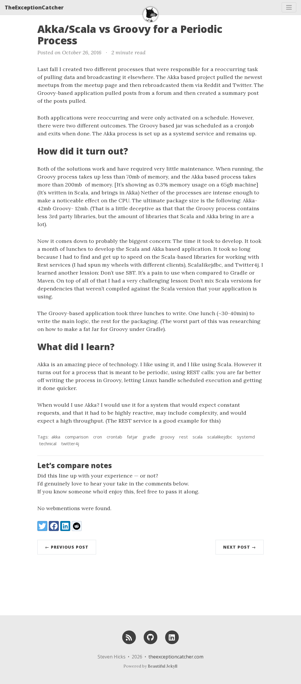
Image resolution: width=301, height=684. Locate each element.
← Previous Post (66, 547)
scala (198, 437)
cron (97, 437)
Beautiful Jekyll (162, 666)
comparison (76, 437)
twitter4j (70, 443)
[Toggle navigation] (289, 7)
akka (55, 437)
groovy (167, 437)
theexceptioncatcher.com (175, 656)
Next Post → (239, 547)
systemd (246, 437)
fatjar (132, 437)
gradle (149, 437)
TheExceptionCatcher (34, 7)
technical (47, 443)
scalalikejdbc (219, 437)
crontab (114, 437)
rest (183, 437)
